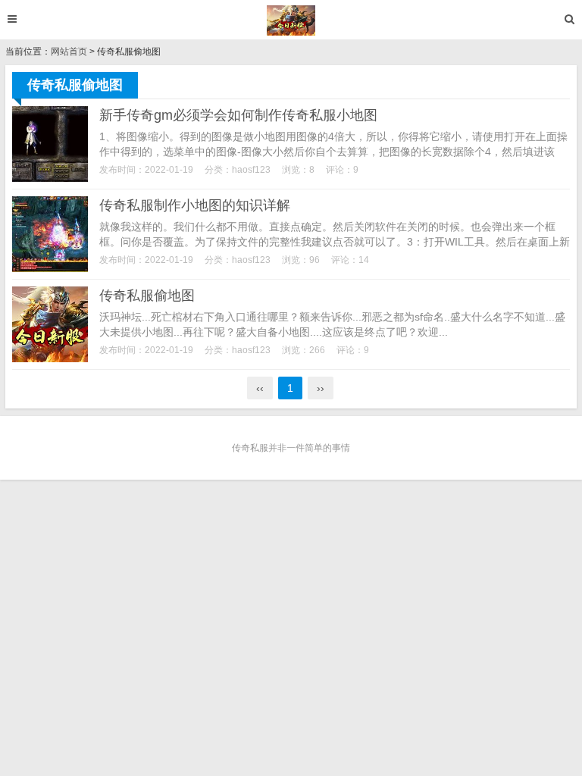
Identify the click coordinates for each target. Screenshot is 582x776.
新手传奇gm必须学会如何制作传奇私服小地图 (238, 115)
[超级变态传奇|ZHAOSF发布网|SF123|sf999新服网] (291, 20)
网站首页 (69, 51)
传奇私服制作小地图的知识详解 (194, 205)
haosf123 (251, 169)
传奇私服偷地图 (147, 295)
